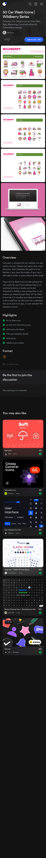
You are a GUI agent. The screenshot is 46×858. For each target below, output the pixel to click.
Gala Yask (11, 612)
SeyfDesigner (12, 573)
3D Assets (16, 652)
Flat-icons (10, 33)
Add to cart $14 (34, 39)
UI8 (9, 652)
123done (10, 533)
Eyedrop (11, 493)
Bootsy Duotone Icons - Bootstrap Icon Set (19, 609)
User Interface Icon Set (12, 530)
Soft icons (8, 450)
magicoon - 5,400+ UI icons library (16, 569)
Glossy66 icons (10, 490)
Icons (15, 454)
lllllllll (9, 454)
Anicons (7, 649)
